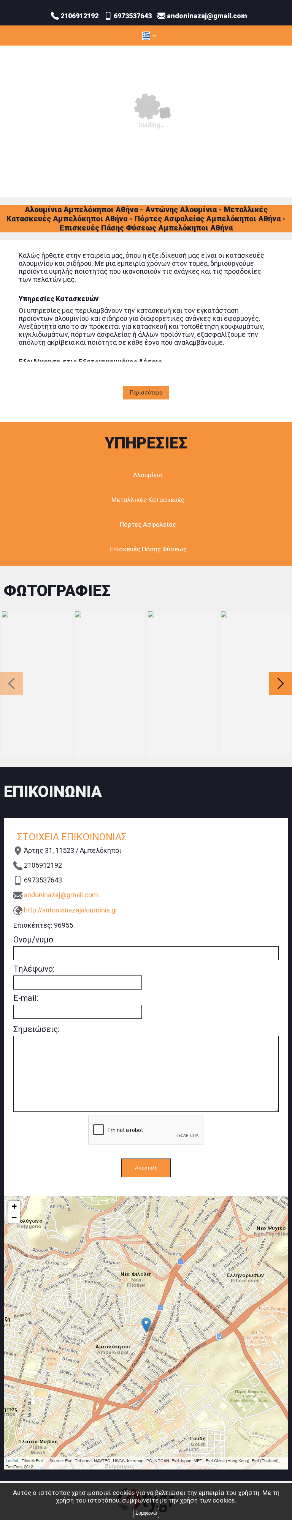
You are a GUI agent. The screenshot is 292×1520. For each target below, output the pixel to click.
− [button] (14, 1217)
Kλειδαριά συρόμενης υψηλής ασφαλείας (36, 683)
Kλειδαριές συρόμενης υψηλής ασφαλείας (182, 683)
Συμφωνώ (146, 1513)
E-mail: (25, 998)
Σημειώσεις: (36, 1029)
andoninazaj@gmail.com (61, 895)
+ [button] (14, 1206)
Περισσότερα (146, 393)
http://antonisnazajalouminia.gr (70, 910)
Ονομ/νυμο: (34, 939)
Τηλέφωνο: (33, 969)
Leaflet (12, 1460)
